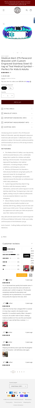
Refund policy (28, 399)
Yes (10, 88)
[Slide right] (21, 53)
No (4, 88)
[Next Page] (24, 372)
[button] (4, 10)
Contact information (18, 405)
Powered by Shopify (18, 399)
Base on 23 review (8, 252)
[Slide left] (14, 53)
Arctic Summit (10, 399)
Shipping (3, 78)
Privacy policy (9, 402)
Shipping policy (27, 402)
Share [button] (4, 237)
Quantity (3, 92)
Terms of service (18, 402)
